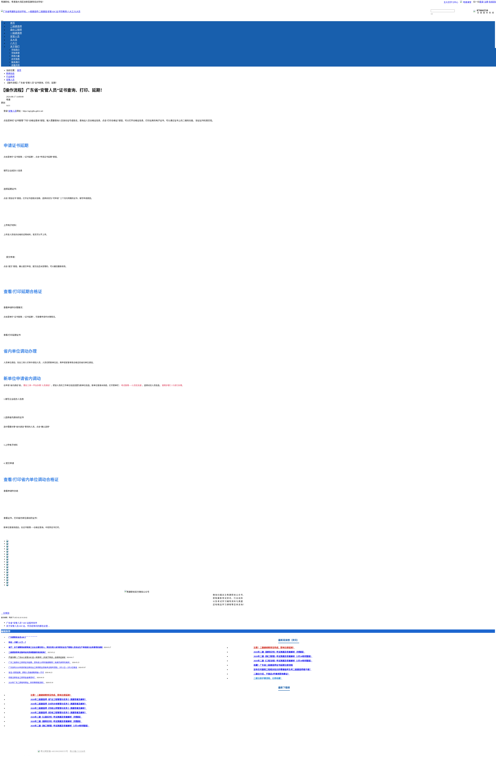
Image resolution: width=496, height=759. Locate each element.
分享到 (5, 613)
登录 (481, 2)
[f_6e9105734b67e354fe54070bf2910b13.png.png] (7, 572)
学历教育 (29, 734)
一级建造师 (16, 33)
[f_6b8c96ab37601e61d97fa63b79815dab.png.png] (7, 544)
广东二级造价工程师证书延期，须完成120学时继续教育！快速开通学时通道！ (40, 662)
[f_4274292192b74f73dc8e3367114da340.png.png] (7, 569)
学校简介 (15, 50)
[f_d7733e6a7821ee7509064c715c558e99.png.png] (7, 556)
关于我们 (15, 46)
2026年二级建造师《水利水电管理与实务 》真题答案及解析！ (58, 704)
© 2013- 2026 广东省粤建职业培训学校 (19, 751)
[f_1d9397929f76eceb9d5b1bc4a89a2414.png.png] (7, 551)
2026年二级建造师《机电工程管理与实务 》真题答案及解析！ (58, 713)
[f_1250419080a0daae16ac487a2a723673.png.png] (7, 564)
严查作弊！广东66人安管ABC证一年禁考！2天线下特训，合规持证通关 (37, 657)
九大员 (47, 734)
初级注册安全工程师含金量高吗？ (22, 677)
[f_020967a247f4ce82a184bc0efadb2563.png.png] (7, 541)
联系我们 (15, 62)
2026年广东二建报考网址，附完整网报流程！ (27, 683)
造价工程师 (16, 30)
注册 (486, 2)
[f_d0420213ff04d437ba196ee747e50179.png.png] (7, 577)
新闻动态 (10, 73)
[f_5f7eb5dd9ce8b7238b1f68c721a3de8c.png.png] (7, 574)
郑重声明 (15, 65)
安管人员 (15, 36)
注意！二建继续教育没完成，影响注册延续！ (274, 647)
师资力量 (15, 56)
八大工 (13, 43)
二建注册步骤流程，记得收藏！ (268, 678)
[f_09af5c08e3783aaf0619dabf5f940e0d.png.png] (7, 567)
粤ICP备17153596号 (77, 751)
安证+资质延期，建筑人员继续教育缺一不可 (26, 672)
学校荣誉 (15, 53)
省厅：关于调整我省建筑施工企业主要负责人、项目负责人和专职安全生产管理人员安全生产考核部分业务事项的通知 (56, 647)
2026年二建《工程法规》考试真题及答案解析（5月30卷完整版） (283, 661)
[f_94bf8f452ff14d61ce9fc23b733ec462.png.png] (7, 546)
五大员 (13, 40)
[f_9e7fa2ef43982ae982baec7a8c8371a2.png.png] (7, 582)
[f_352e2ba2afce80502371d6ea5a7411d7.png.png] (7, 580)
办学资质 (15, 59)
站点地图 (5, 747)
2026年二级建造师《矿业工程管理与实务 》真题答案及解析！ (58, 699)
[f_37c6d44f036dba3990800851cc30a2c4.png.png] (7, 554)
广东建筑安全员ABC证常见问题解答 (23, 637)
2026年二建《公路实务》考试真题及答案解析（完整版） (56, 717)
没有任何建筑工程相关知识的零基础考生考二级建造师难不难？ (282, 669)
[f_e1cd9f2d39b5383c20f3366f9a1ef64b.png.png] (7, 585)
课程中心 (63, 734)
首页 (12, 23)
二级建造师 (16, 26)
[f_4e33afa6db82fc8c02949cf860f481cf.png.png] (7, 562)
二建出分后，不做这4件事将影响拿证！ (272, 674)
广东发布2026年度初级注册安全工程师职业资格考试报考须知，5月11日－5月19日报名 (43, 667)
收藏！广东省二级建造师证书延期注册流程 (273, 665)
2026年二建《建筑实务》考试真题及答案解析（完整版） (279, 652)
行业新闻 (10, 76)
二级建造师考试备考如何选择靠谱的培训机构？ (28, 652)
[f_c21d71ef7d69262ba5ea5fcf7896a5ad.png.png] (7, 559)
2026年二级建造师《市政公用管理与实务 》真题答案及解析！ (58, 708)
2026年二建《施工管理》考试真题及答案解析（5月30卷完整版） (283, 656)
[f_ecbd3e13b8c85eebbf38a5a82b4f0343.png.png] (7, 549)
